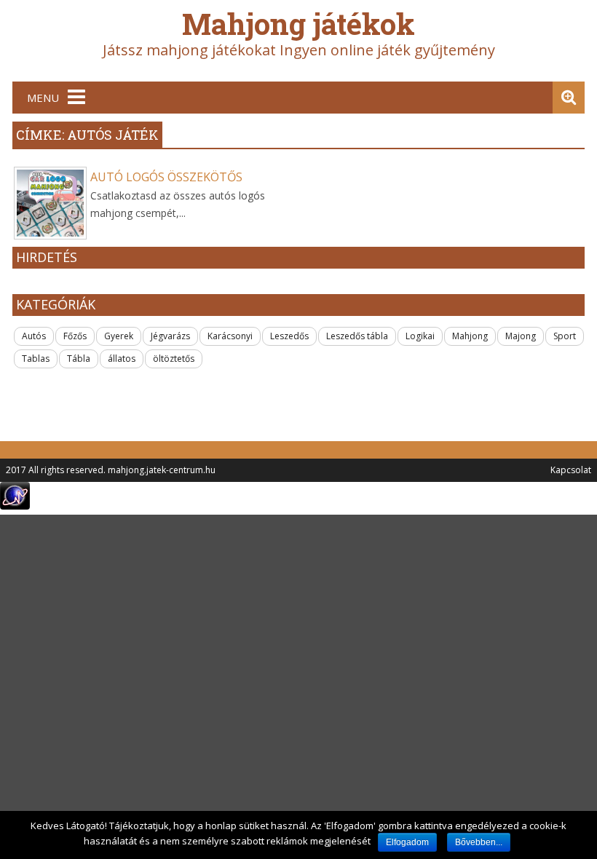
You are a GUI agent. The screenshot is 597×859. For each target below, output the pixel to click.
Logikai (420, 336)
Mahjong (470, 336)
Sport (564, 336)
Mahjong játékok (298, 23)
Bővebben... (478, 842)
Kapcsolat (570, 470)
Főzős (75, 336)
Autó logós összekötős (166, 177)
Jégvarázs (170, 336)
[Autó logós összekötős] (50, 203)
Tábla (78, 358)
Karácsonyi (230, 336)
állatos (121, 358)
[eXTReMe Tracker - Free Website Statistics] (15, 505)
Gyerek (118, 336)
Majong (520, 336)
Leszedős (289, 336)
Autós (34, 336)
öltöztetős (173, 358)
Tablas (36, 358)
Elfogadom (407, 842)
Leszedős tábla (357, 336)
